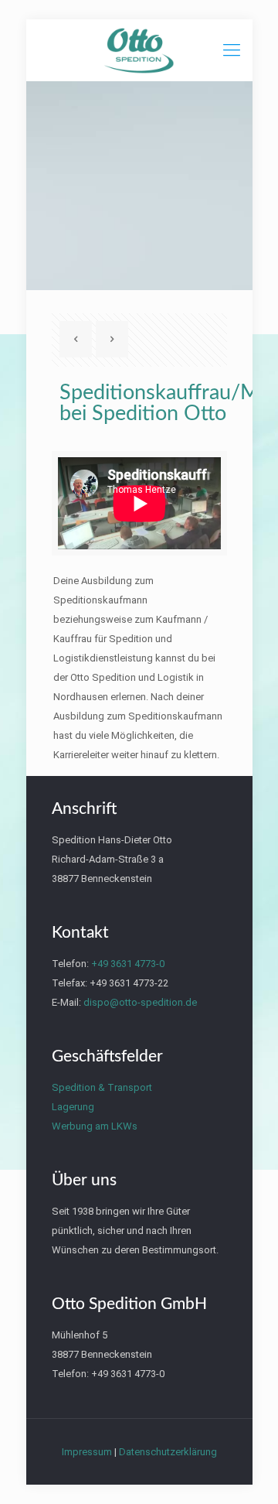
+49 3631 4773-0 (127, 963)
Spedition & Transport (102, 1087)
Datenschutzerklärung (168, 1452)
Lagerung (73, 1107)
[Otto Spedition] (139, 50)
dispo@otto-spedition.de (140, 1002)
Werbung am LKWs (94, 1126)
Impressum (87, 1452)
